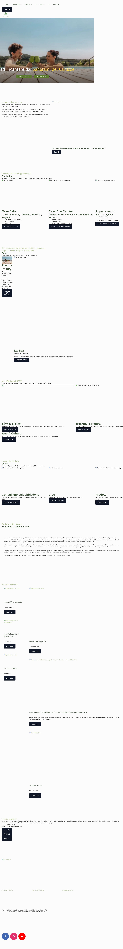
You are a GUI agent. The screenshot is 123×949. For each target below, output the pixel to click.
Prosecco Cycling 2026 (37, 641)
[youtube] (22, 936)
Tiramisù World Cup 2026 (13, 602)
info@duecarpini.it (67, 890)
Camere (6, 4)
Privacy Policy (5, 932)
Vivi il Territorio (39, 4)
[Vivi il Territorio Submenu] (44, 4)
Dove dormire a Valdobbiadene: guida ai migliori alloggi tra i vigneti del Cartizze (58, 712)
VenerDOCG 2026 (35, 785)
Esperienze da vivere (11, 668)
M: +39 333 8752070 (38, 890)
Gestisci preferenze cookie (19, 932)
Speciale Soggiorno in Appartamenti (11, 635)
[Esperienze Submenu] (32, 4)
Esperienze (27, 4)
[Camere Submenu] (9, 4)
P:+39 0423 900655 (7, 890)
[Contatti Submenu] (59, 4)
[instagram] (13, 936)
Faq (49, 4)
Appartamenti (16, 4)
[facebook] (5, 936)
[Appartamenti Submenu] (21, 4)
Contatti (55, 4)
